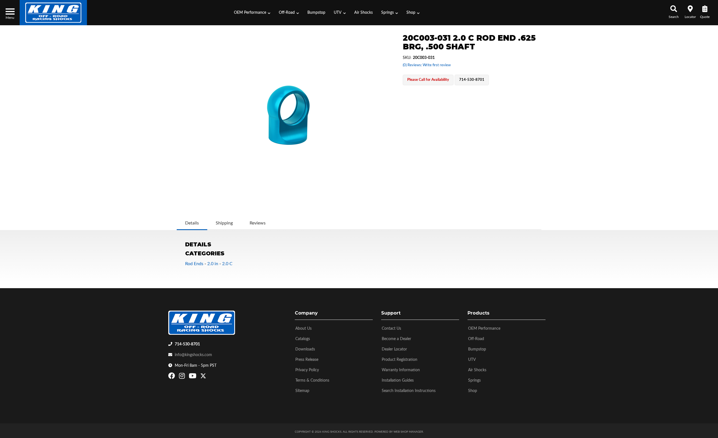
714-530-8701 (187, 344)
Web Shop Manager (408, 431)
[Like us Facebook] (172, 377)
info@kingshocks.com (193, 355)
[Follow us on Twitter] (203, 377)
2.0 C (227, 264)
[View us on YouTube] (193, 377)
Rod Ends (194, 264)
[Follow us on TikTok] (209, 377)
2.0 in (212, 264)
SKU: (407, 58)
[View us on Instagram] (182, 377)
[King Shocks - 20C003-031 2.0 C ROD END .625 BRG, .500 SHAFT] (288, 115)
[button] (252, 12)
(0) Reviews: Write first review (427, 65)
